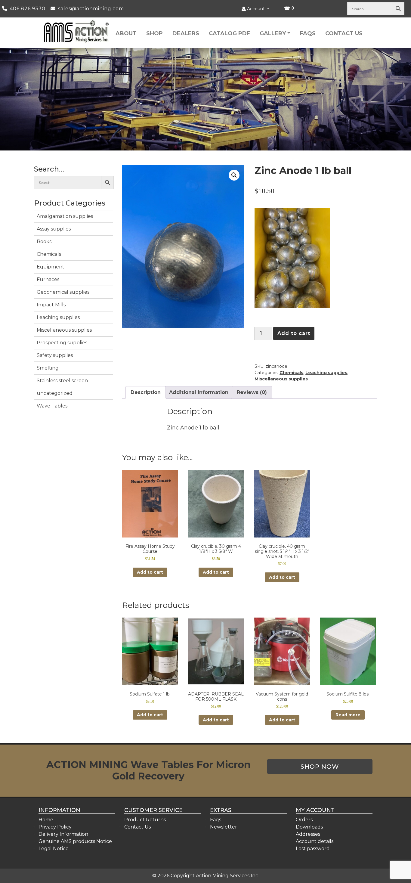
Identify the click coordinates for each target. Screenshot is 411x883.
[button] (234, 175)
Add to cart (293, 333)
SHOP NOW (320, 766)
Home (46, 820)
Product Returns (145, 820)
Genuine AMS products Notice (75, 841)
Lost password (313, 848)
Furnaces (48, 279)
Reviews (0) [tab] (252, 392)
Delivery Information (63, 834)
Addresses (308, 834)
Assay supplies (54, 229)
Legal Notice (54, 848)
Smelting (48, 368)
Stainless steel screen (62, 380)
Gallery (273, 33)
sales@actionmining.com (91, 8)
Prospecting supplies (62, 342)
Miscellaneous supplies (64, 330)
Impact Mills (51, 305)
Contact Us (344, 33)
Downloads (309, 827)
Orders (304, 820)
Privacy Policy (55, 827)
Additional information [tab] (198, 392)
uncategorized (55, 393)
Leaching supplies (58, 317)
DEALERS (185, 33)
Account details (314, 841)
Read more (347, 714)
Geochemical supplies (63, 292)
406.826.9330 (28, 8)
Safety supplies (55, 355)
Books (44, 241)
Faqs (308, 33)
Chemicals (49, 254)
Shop (154, 33)
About (126, 33)
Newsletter (223, 827)
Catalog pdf (229, 33)
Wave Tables (52, 406)
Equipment (50, 267)
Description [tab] (146, 392)
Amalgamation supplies (65, 216)
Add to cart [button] (150, 572)
